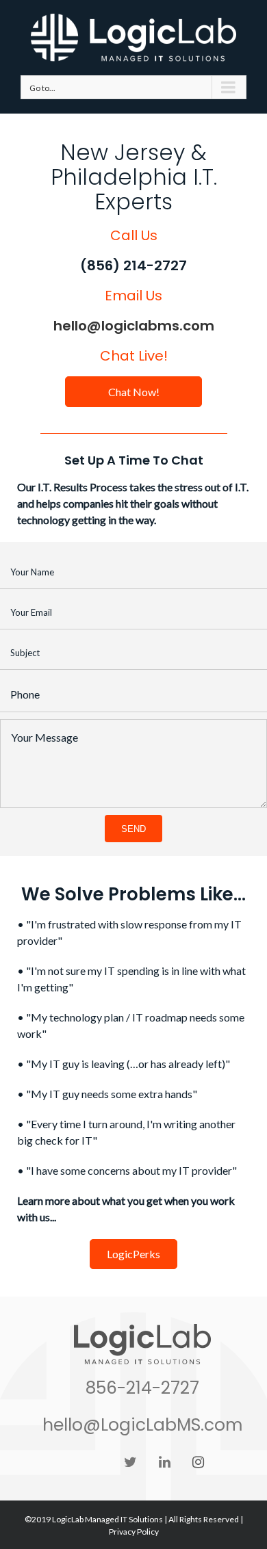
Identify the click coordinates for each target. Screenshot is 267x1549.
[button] (133, 391)
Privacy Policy (134, 1531)
